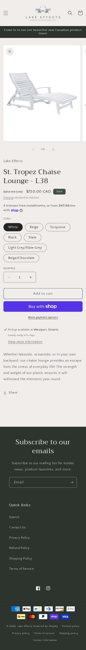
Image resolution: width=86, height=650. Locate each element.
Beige (34, 227)
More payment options (43, 317)
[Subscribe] (72, 482)
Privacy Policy (19, 538)
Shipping (8, 198)
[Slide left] (33, 149)
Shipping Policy (20, 558)
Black (12, 237)
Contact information (45, 640)
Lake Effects (25, 626)
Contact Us (17, 527)
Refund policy (70, 626)
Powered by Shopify (45, 626)
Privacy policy (21, 633)
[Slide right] (53, 149)
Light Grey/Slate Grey (25, 248)
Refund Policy (19, 548)
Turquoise (58, 227)
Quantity (9, 268)
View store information (25, 342)
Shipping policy (68, 633)
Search (14, 517)
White (13, 227)
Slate (32, 237)
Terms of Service (21, 569)
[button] (6, 13)
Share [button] (13, 392)
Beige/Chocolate (21, 258)
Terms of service (44, 633)
